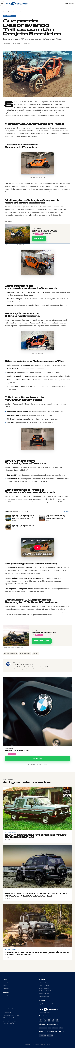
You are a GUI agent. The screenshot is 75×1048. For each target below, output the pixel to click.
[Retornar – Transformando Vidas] (16, 3)
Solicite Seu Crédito (44, 993)
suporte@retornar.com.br (46, 1004)
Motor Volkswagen (25, 653)
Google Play (42, 1035)
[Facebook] (40, 1020)
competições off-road (10, 653)
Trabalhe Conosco (44, 996)
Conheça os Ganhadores (46, 991)
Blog (9, 12)
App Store (50, 1035)
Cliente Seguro (7, 1012)
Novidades (6, 983)
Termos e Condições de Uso (11, 1015)
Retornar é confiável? (45, 988)
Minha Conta (6, 996)
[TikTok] (53, 1020)
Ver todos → (67, 511)
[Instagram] (44, 1020)
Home (4, 12)
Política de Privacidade (9, 1018)
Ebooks (5, 985)
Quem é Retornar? (44, 985)
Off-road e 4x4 (17, 12)
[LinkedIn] (57, 1020)
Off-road (35, 653)
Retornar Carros (24, 664)
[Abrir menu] (2, 3)
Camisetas (6, 988)
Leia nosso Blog (43, 983)
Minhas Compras (69, 3)
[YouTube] (49, 1020)
